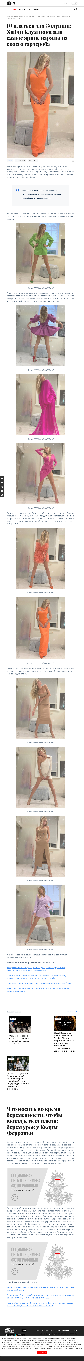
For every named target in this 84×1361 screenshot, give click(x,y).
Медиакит (56, 1334)
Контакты (65, 1330)
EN (67, 3)
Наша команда (45, 1334)
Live (37, 1330)
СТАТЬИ (29, 9)
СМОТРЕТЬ (21, 9)
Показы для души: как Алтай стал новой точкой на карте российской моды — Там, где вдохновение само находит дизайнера (18, 1081)
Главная (9, 16)
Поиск (74, 1330)
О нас (58, 1330)
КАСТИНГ (37, 9)
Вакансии (64, 1334)
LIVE (14, 9)
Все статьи (70, 1012)
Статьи (15, 16)
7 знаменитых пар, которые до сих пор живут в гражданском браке (39, 983)
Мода (21, 16)
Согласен (42, 1352)
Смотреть (44, 1330)
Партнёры (73, 1334)
